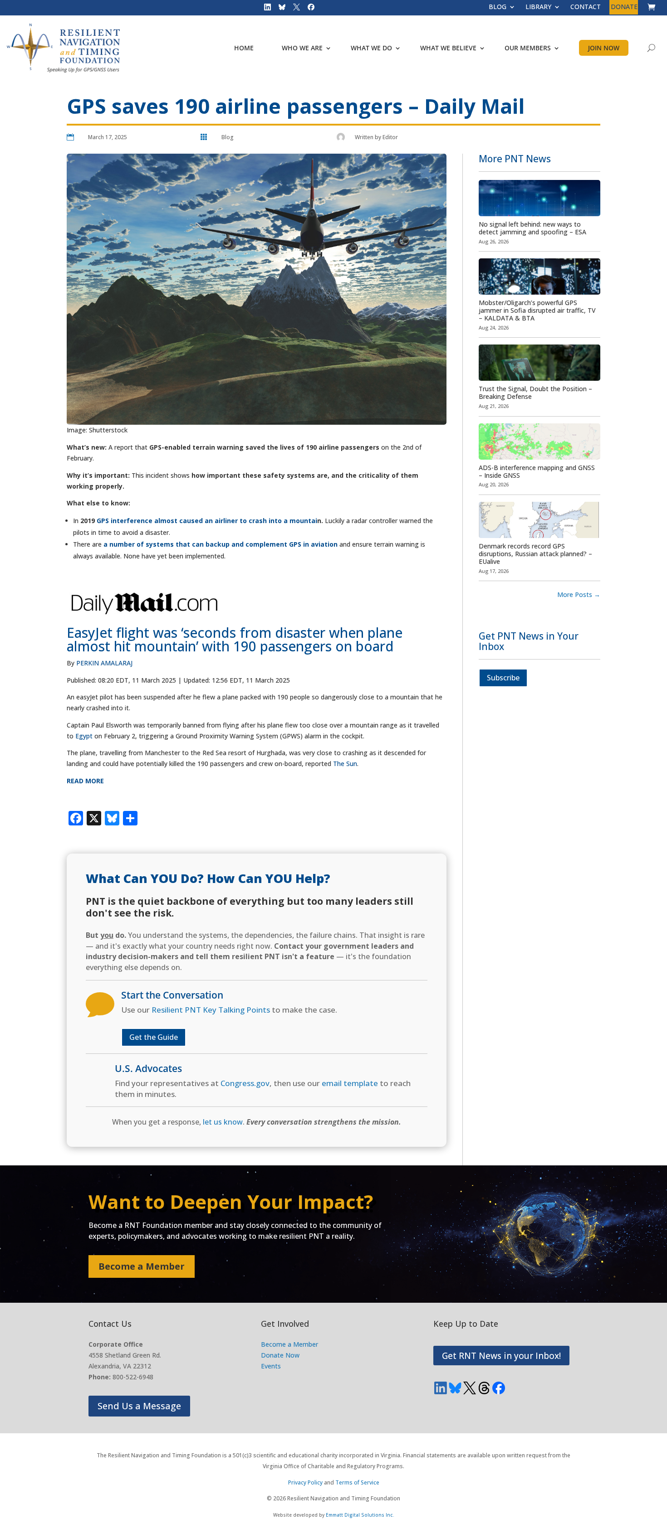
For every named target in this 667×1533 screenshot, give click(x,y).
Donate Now (280, 1355)
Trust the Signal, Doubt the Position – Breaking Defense (535, 392)
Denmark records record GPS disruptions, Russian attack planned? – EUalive (535, 554)
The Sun (345, 763)
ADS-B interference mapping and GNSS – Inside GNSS (537, 471)
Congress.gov (245, 1083)
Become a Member (141, 1266)
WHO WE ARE (302, 48)
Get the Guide (153, 1037)
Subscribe (503, 678)
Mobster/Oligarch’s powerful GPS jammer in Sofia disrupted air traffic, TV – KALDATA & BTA (537, 310)
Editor (390, 137)
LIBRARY (538, 7)
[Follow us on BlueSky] (279, 9)
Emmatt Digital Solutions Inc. (360, 1515)
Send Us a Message (139, 1406)
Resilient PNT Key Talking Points (211, 1009)
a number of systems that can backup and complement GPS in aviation (220, 544)
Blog (227, 137)
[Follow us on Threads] (484, 1388)
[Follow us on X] (293, 9)
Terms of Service (357, 1482)
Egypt (84, 736)
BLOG (497, 7)
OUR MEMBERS (528, 48)
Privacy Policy (305, 1482)
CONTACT (585, 7)
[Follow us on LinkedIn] (264, 9)
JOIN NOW (603, 48)
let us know (223, 1122)
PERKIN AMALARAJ (104, 663)
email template (350, 1083)
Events (271, 1366)
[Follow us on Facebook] (308, 9)
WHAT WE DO (371, 48)
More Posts (578, 594)
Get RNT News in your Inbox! (501, 1356)
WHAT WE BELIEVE (448, 48)
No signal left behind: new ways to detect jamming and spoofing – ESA (532, 228)
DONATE (624, 7)
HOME (244, 48)
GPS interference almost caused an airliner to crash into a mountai (207, 520)
